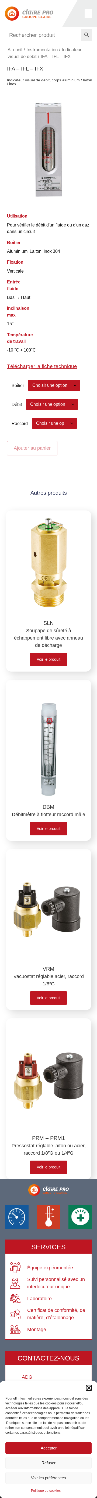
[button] (89, 1388)
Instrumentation (42, 49)
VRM (48, 969)
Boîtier (18, 385)
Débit (17, 404)
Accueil (15, 49)
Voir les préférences (48, 1477)
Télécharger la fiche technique (42, 366)
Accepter (49, 1448)
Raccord (20, 423)
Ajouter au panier (32, 448)
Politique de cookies (46, 1491)
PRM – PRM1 (48, 1138)
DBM (48, 807)
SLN (48, 623)
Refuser (48, 1463)
